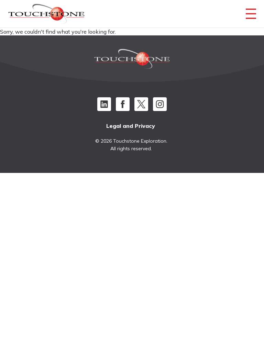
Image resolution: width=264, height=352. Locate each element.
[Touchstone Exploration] (46, 15)
